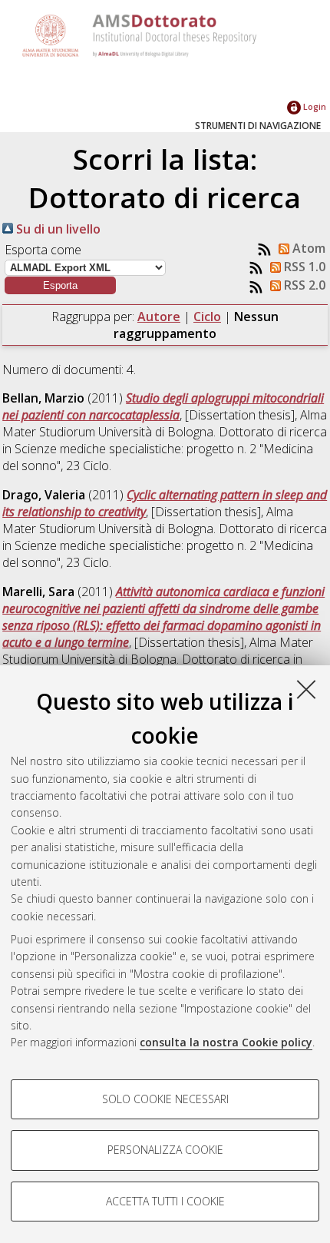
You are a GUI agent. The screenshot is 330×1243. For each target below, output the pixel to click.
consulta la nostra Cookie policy (226, 1042)
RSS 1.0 (303, 266)
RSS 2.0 (303, 285)
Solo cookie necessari (165, 1099)
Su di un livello (57, 228)
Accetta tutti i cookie (165, 1201)
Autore (158, 316)
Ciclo (207, 316)
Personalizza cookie (165, 1149)
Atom (307, 248)
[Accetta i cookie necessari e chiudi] (306, 689)
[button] (60, 285)
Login (313, 106)
